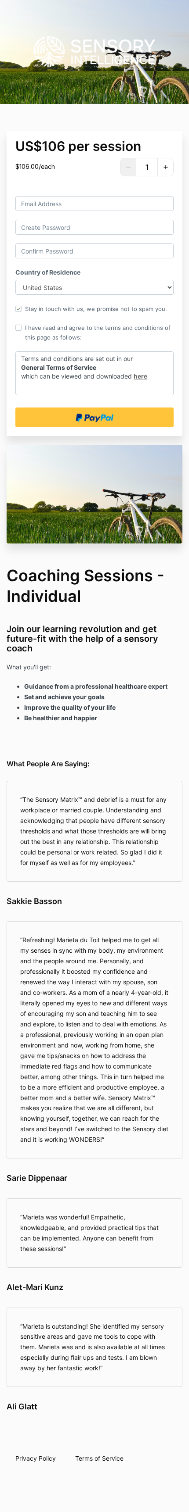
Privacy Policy (35, 1458)
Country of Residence (47, 272)
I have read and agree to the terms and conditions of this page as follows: (98, 332)
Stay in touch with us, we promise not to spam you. (96, 308)
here (140, 376)
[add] (165, 167)
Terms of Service (99, 1458)
